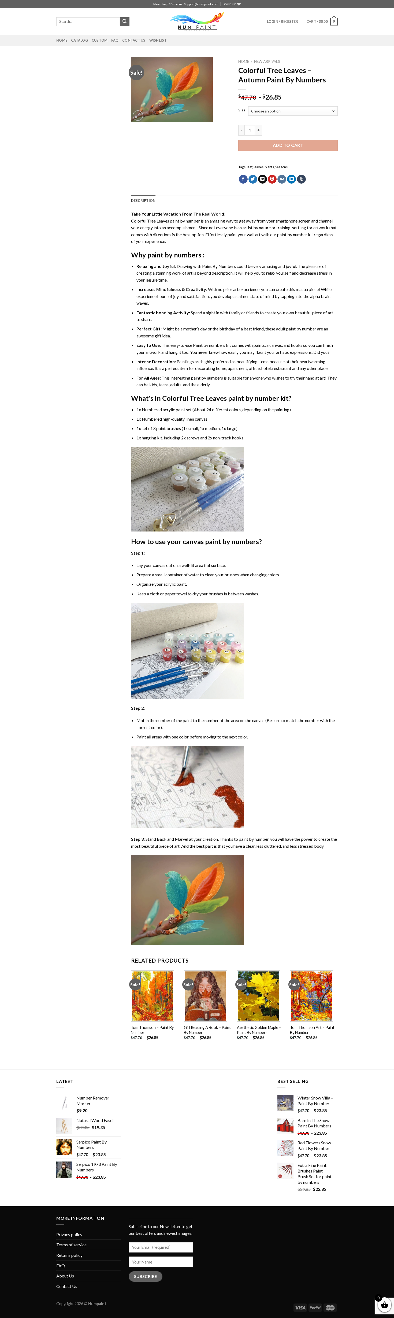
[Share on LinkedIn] (291, 179)
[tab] (143, 200)
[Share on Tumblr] (301, 179)
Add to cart (288, 145)
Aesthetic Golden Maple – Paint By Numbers (259, 1030)
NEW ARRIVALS (267, 61)
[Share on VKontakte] (281, 179)
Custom (100, 40)
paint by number (254, 839)
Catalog (79, 40)
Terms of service (71, 1244)
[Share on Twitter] (252, 179)
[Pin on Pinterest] (272, 179)
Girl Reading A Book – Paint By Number (207, 1030)
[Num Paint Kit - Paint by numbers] (197, 21)
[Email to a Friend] (262, 179)
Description (143, 200)
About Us (65, 1275)
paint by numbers (174, 255)
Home (61, 40)
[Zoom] (138, 115)
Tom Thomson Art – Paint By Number (312, 1030)
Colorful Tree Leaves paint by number (165, 220)
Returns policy (69, 1255)
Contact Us (134, 40)
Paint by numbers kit (212, 345)
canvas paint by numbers (221, 541)
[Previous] (131, 1010)
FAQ (114, 40)
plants (269, 167)
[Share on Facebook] (243, 179)
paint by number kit (295, 234)
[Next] (337, 1010)
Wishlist (158, 40)
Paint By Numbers (219, 266)
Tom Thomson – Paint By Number (152, 1030)
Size (242, 110)
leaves (258, 167)
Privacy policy (69, 1234)
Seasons (281, 167)
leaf (249, 167)
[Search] (124, 21)
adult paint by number (296, 328)
